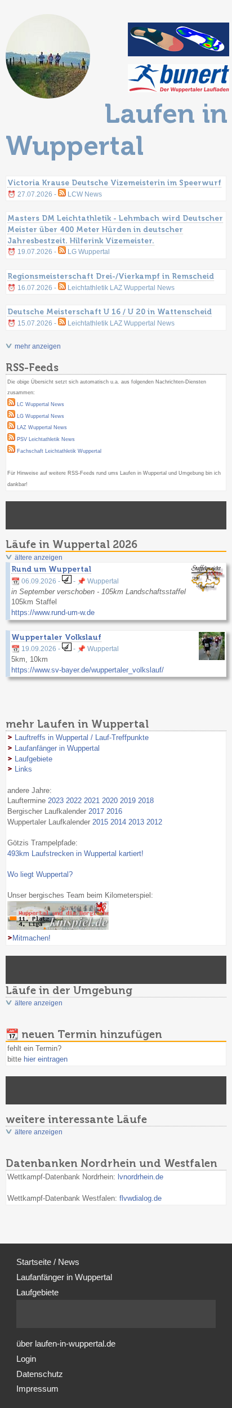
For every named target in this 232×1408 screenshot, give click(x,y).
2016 (114, 811)
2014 (118, 822)
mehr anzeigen (38, 346)
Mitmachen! (31, 938)
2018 (146, 800)
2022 (74, 800)
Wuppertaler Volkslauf (56, 636)
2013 (136, 822)
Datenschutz (39, 1374)
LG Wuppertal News (40, 416)
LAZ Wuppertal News (42, 427)
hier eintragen (46, 1059)
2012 (154, 822)
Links (23, 769)
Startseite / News (47, 1262)
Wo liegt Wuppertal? (40, 874)
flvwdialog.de (140, 1198)
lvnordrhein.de (140, 1177)
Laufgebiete (33, 759)
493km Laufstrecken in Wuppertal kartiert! (75, 853)
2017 (96, 811)
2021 (92, 800)
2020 (110, 800)
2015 (100, 822)
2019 (128, 800)
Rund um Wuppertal (51, 568)
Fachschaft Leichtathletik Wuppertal (59, 451)
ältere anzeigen (39, 558)
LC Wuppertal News (40, 404)
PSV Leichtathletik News (46, 439)
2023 (56, 800)
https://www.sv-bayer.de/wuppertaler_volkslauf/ (87, 670)
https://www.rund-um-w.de (53, 612)
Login (26, 1359)
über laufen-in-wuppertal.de (65, 1343)
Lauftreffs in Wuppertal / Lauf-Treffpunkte (82, 737)
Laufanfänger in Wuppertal (57, 748)
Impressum (37, 1388)
